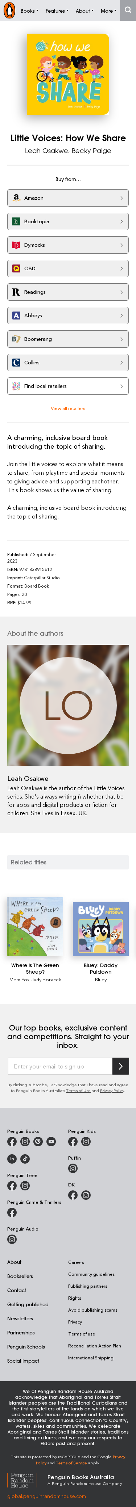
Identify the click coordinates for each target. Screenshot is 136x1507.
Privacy (75, 1321)
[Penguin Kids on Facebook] (73, 1141)
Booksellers (20, 1276)
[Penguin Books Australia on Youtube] (51, 1141)
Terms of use (81, 1333)
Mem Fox (19, 979)
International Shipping (91, 1357)
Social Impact (23, 1361)
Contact (16, 1290)
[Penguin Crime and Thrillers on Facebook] (12, 1212)
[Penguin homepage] (9, 10)
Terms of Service (71, 1463)
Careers (76, 1262)
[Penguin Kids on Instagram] (86, 1141)
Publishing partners (87, 1286)
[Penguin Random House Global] (27, 1479)
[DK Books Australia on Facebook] (73, 1195)
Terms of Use (78, 1090)
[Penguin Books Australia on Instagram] (25, 1141)
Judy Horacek (46, 979)
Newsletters (20, 1318)
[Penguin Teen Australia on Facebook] (12, 1185)
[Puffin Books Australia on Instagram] (73, 1168)
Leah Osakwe (46, 150)
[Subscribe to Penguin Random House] (120, 1066)
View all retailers (68, 408)
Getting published (28, 1304)
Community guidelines (91, 1274)
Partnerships (21, 1332)
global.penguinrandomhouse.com (46, 1496)
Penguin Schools (26, 1346)
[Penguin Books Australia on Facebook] (12, 1141)
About (14, 1262)
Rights (74, 1298)
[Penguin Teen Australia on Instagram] (25, 1185)
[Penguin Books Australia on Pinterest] (38, 1141)
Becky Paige (91, 150)
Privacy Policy (112, 1090)
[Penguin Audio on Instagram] (12, 1239)
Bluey (101, 979)
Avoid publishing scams (93, 1310)
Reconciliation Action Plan (94, 1345)
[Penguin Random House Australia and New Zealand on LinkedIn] (12, 1159)
